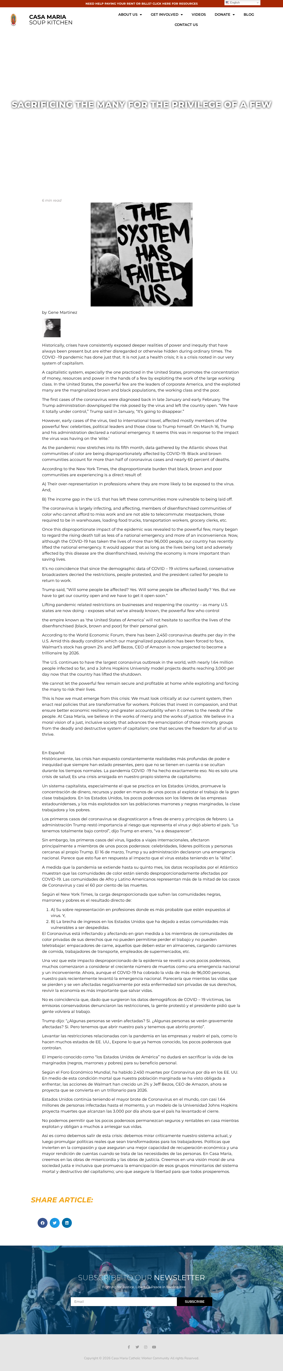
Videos (199, 14)
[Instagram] (145, 1347)
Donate (222, 14)
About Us (128, 14)
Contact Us (186, 25)
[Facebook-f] (129, 1347)
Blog (249, 14)
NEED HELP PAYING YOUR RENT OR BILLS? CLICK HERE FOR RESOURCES (142, 3)
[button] (43, 1223)
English (234, 2)
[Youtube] (154, 1347)
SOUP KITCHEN (51, 20)
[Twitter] (137, 1347)
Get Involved (164, 14)
